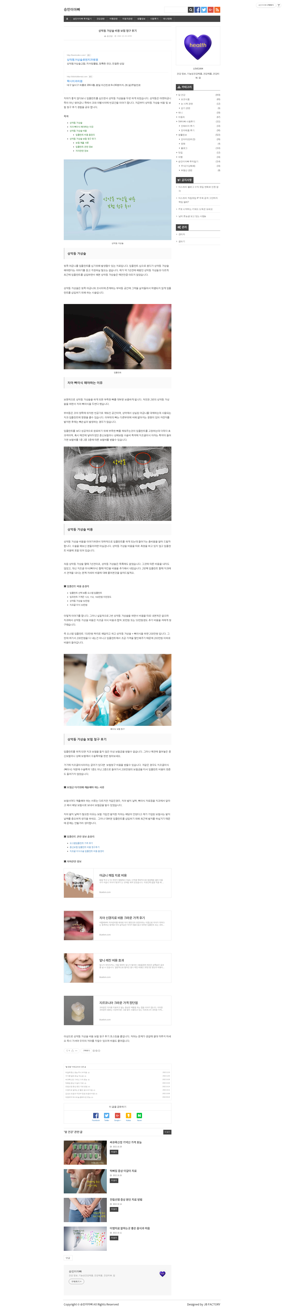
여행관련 (113, 18)
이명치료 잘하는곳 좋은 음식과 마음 (79, 1090)
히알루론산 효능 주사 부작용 (76, 1072)
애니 (180, 112)
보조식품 (185, 99)
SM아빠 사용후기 (186, 121)
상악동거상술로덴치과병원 (82, 59)
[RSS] (217, 9)
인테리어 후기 (187, 126)
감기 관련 (185, 108)
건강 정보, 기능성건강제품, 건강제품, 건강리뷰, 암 (92, 1275)
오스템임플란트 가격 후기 (81, 843)
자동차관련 (127, 18)
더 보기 (167, 1132)
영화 (182, 143)
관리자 (182, 234)
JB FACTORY (212, 1304)
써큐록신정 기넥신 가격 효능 (76, 1080)
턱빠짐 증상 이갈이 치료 (74, 1083)
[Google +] (211, 9)
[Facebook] (197, 9)
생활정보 (141, 18)
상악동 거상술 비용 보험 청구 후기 (118, 31)
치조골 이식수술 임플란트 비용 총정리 (87, 851)
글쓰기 (182, 241)
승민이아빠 (72, 10)
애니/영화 (167, 18)
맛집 (180, 152)
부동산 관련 (186, 170)
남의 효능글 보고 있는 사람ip (192, 216)
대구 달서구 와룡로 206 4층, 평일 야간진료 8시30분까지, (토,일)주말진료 (104, 85)
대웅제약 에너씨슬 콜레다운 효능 (78, 1097)
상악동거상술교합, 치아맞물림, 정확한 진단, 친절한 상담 (95, 63)
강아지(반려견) (187, 139)
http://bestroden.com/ (76, 55)
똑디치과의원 (75, 81)
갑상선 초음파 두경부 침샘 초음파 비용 (80, 1094)
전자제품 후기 (187, 130)
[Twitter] (204, 9)
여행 (180, 157)
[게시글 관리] (76, 1051)
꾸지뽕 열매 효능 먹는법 (74, 1076)
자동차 (181, 117)
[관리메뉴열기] (279, 5)
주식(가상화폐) (187, 166)
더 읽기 (114, 1152)
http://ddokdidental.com (77, 76)
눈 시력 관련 (186, 103)
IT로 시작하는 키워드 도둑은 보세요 (196, 209)
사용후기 (154, 18)
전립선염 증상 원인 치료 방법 (76, 1087)
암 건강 (109, 36)
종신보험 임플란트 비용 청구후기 (84, 847)
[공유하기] (72, 1051)
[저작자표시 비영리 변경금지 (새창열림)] (96, 1051)
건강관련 (101, 18)
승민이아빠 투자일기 (82, 18)
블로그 (183, 148)
